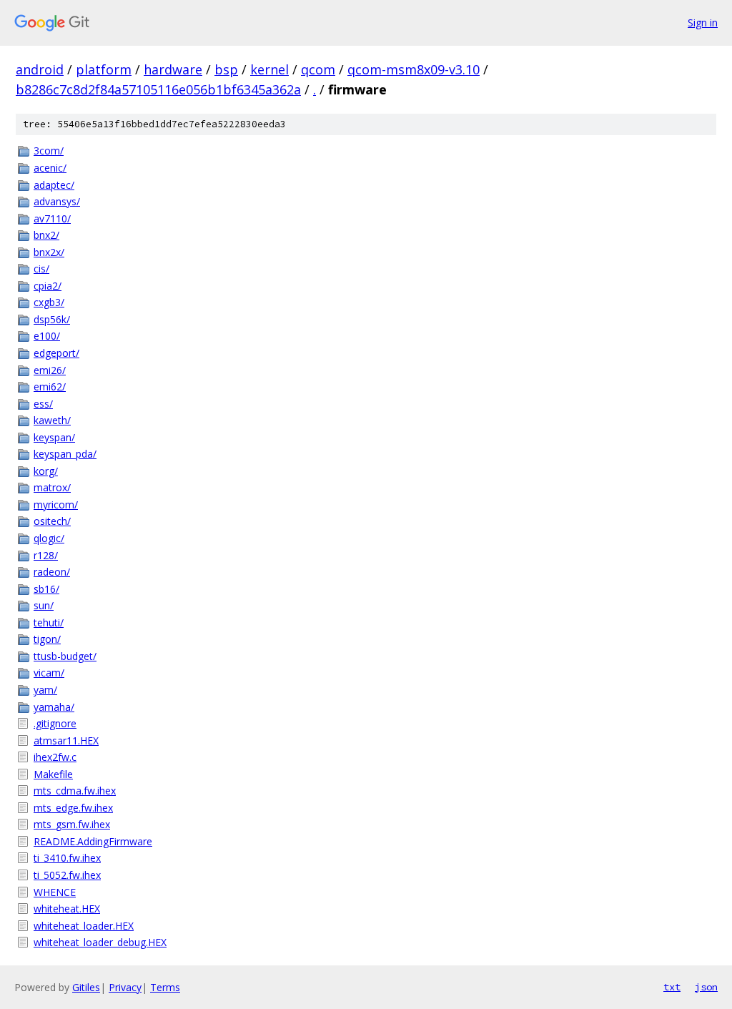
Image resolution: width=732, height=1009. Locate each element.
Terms (165, 987)
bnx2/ (46, 235)
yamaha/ (54, 707)
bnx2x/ (49, 252)
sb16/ (46, 589)
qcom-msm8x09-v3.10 (413, 69)
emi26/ (50, 370)
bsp (226, 69)
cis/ (41, 268)
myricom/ (56, 504)
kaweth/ (52, 420)
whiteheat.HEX (67, 908)
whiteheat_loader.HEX (84, 925)
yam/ (45, 690)
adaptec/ (54, 185)
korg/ (46, 471)
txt (672, 986)
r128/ (46, 555)
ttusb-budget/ (65, 656)
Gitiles (86, 987)
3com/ (49, 150)
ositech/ (52, 521)
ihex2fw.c (55, 757)
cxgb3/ (49, 302)
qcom (318, 69)
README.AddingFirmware (93, 841)
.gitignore (55, 723)
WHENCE (55, 892)
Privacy (125, 987)
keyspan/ (54, 437)
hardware (173, 69)
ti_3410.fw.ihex (67, 858)
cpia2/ (47, 285)
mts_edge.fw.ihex (73, 807)
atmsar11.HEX (66, 740)
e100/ (47, 336)
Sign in (703, 22)
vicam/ (49, 672)
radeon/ (52, 572)
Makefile (53, 774)
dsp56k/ (52, 319)
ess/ (43, 403)
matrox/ (52, 487)
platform (104, 69)
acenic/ (50, 167)
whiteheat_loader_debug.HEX (100, 942)
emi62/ (50, 386)
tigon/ (47, 639)
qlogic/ (49, 538)
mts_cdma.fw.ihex (75, 790)
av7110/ (52, 218)
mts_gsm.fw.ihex (72, 824)
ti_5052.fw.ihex (67, 875)
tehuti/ (49, 622)
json (706, 986)
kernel (269, 69)
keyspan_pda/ (65, 454)
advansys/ (57, 201)
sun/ (44, 605)
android (40, 69)
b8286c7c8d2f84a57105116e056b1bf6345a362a (158, 89)
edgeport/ (56, 353)
